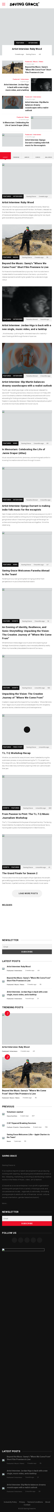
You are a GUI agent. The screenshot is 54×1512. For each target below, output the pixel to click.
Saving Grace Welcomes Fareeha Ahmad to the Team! (27, 547)
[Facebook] (14, 1240)
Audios (27, 157)
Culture (6, 621)
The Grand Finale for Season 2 (27, 849)
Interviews (33, 43)
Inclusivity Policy (10, 1502)
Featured (20, 43)
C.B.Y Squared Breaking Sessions (3, 1125)
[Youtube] (39, 1240)
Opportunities (12, 1116)
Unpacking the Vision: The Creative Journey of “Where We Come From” (27, 670)
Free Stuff (17, 747)
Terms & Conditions (35, 1502)
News (41, 61)
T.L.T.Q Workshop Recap (27, 729)
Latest (5, 157)
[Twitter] (33, 1240)
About (47, 1502)
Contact (27, 1505)
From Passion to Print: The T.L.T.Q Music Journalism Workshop (27, 790)
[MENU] (3, 4)
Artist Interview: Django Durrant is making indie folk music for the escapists (12, 140)
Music (35, 61)
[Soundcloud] (27, 1240)
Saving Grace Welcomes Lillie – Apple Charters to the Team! (3, 1138)
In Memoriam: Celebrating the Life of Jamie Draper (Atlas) (41, 122)
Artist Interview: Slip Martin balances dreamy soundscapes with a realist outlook (12, 102)
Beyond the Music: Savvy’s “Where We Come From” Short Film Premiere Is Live (12, 67)
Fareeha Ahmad (32, 319)
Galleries (48, 157)
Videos (38, 157)
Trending (16, 157)
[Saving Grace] (25, 5)
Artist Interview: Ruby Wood (27, 31)
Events (15, 621)
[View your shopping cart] (42, 4)
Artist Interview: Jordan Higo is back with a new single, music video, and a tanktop (41, 84)
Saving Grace (31, 54)
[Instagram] (20, 1240)
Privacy (22, 1502)
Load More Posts (28, 893)
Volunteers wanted (3, 1114)
